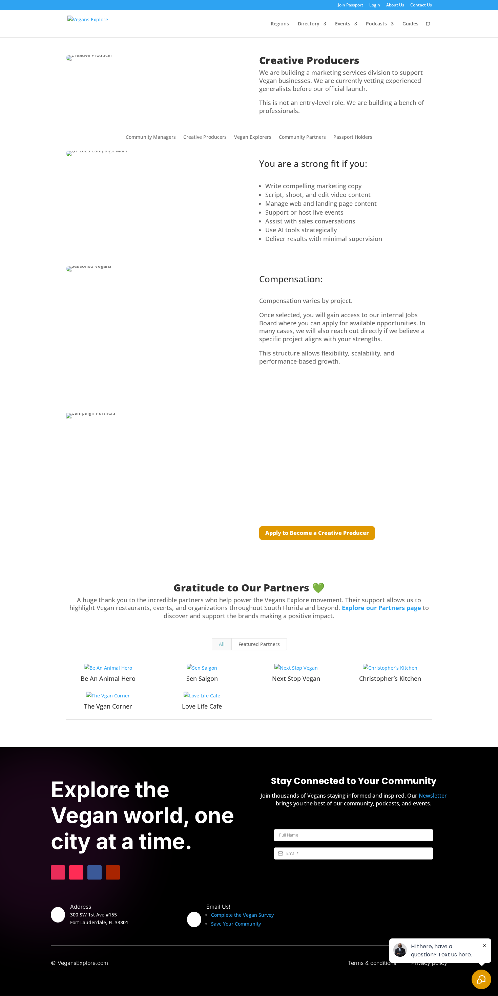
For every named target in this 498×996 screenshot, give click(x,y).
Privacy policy (429, 962)
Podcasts (376, 24)
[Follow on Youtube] (113, 872)
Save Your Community (236, 924)
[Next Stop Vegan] (296, 668)
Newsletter (433, 795)
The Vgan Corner (108, 706)
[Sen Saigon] (202, 668)
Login (374, 5)
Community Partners (302, 137)
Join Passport (350, 5)
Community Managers (151, 137)
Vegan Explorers (252, 137)
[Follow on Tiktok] (76, 872)
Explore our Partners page (381, 608)
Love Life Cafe (202, 706)
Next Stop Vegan (296, 678)
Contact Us (421, 5)
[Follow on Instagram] (58, 872)
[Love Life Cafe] (202, 696)
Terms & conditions (372, 962)
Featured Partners (259, 644)
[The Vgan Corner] (108, 696)
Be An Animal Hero (108, 678)
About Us (395, 5)
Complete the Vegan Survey (242, 915)
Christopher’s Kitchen (390, 678)
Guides (410, 24)
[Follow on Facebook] (94, 872)
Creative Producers (205, 137)
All (222, 644)
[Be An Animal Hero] (108, 668)
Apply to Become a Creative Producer (317, 533)
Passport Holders (352, 137)
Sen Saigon (202, 678)
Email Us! (218, 906)
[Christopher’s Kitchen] (390, 668)
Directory (308, 24)
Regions (280, 24)
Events (342, 24)
